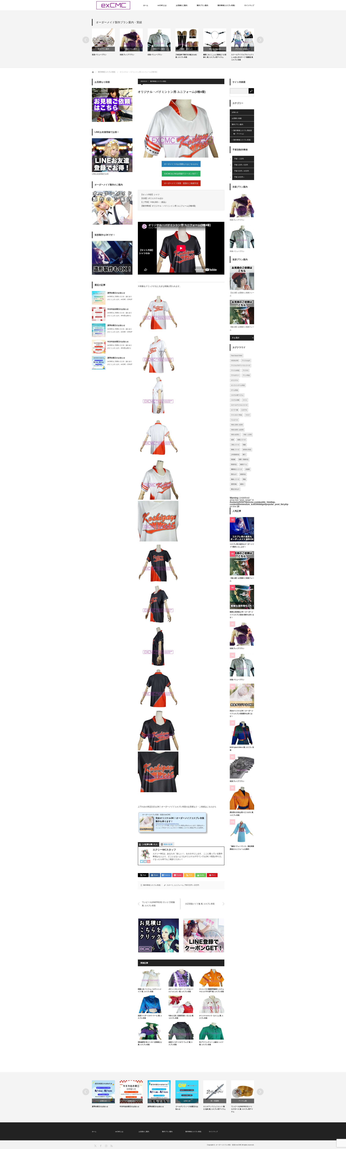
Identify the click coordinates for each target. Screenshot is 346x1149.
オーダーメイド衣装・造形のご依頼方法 (181, 183)
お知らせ (235, 112)
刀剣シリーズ (235, 444)
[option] (106, 42)
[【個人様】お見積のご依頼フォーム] (242, 563)
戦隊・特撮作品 (243, 459)
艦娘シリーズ (235, 479)
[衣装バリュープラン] (242, 665)
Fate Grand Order (236, 355)
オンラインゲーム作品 (238, 385)
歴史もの (234, 474)
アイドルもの (246, 360)
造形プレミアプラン (237, 781)
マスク (248, 415)
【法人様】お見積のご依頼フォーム (242, 294)
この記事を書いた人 (149, 844)
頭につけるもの (214, 49)
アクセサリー (235, 375)
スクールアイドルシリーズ (239, 405)
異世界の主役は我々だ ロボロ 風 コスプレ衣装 (241, 813)
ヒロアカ (244, 410)
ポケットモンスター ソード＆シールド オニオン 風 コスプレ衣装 (181, 990)
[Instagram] (145, 861)
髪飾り (242, 484)
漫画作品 (243, 474)
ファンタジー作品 (236, 415)
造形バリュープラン (99, 55)
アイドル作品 (235, 370)
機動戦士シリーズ (236, 469)
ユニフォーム (179, 885)
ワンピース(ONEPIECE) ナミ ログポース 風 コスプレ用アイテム (242, 1109)
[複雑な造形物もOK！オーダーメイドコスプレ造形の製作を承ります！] (242, 597)
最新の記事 (168, 844)
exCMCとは (162, 5)
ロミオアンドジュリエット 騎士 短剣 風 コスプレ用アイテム (214, 1108)
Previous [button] (85, 40)
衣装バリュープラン (155, 55)
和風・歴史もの (187, 49)
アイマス (245, 370)
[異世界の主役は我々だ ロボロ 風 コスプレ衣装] (242, 797)
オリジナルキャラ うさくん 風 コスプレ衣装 (211, 1017)
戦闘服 (233, 459)
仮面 (232, 439)
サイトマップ (249, 5)
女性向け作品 (247, 449)
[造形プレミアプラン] (242, 766)
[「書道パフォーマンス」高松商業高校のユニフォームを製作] (242, 831)
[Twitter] (141, 861)
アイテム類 (243, 1101)
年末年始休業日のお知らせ (118, 309)
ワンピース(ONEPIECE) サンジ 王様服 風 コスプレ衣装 (158, 903)
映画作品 (234, 464)
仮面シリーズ (241, 439)
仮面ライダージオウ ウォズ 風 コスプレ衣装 (180, 1043)
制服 (244, 444)
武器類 (248, 469)
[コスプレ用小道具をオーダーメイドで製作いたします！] (242, 529)
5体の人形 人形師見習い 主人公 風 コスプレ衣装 (181, 1017)
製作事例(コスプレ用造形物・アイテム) (242, 132)
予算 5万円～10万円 (191, 885)
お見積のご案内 (181, 5)
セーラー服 (234, 410)
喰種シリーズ (235, 449)
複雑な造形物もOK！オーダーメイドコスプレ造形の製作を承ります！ (242, 614)
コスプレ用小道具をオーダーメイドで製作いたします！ (242, 545)
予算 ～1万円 (239, 159)
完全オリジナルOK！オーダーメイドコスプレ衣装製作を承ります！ (241, 713)
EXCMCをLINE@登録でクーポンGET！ (181, 174)
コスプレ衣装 (235, 400)
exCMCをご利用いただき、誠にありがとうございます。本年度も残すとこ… (119, 315)
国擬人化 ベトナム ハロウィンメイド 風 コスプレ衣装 (149, 990)
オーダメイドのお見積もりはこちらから (181, 164)
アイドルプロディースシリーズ (240, 365)
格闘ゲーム (243, 464)
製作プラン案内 (202, 5)
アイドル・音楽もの (242, 49)
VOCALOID (234, 360)
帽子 (244, 454)
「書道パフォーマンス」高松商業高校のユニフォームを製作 (242, 847)
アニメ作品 (246, 375)
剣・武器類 (215, 1101)
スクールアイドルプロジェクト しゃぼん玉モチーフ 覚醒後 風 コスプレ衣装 (242, 57)
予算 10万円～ (239, 177)
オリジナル (234, 380)
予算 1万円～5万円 (241, 165)
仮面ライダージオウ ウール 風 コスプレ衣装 (150, 1017)
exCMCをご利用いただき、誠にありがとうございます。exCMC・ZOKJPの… (119, 299)
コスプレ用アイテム (237, 395)
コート (245, 400)
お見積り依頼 (237, 118)
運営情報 (234, 484)
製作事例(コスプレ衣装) (226, 5)
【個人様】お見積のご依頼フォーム (242, 328)
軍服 (244, 479)
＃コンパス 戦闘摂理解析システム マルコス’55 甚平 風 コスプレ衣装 (211, 990)
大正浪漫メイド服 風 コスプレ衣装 (200, 904)
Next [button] (260, 40)
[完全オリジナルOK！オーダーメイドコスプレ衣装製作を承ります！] (242, 696)
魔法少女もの (235, 489)
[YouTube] (148, 861)
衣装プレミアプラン (127, 55)
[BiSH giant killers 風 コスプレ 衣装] (242, 732)
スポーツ (170, 885)
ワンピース (234, 420)
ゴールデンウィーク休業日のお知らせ (186, 1108)
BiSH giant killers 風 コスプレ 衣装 (242, 748)
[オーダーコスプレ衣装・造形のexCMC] (113, 5)
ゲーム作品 (234, 390)
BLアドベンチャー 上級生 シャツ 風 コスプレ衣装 (211, 1043)
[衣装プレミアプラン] (242, 633)
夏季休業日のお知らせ (116, 293)
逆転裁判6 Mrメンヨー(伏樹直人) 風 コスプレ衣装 (150, 1043)
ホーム (145, 5)
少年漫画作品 (235, 454)
